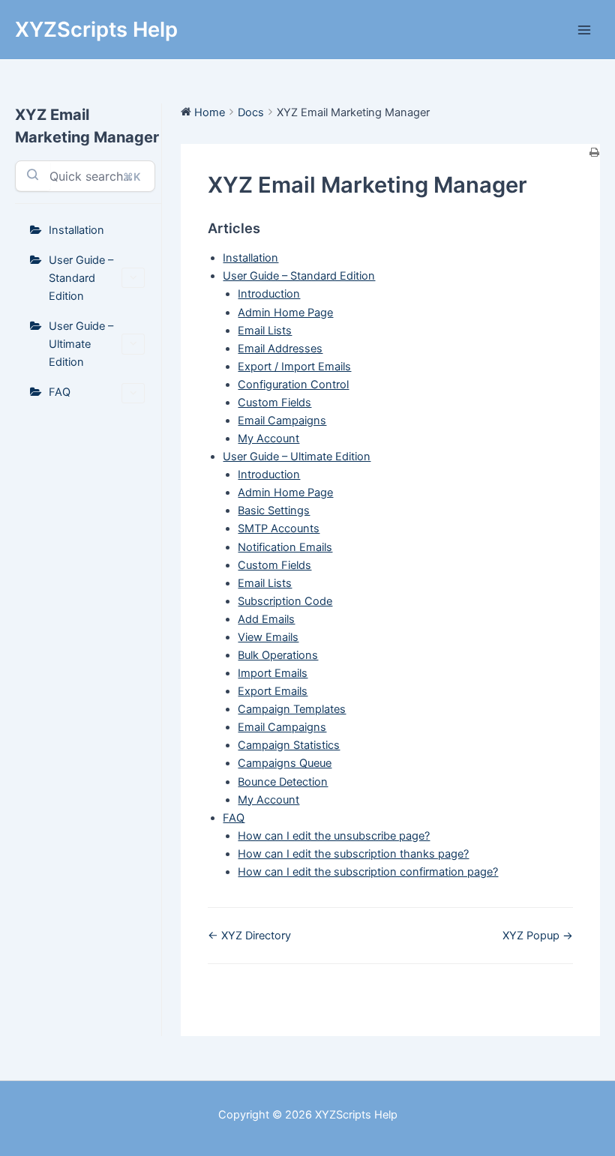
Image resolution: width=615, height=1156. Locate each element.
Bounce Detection (283, 782)
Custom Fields (274, 402)
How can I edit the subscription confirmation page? (368, 872)
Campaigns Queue (285, 763)
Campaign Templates (292, 709)
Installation (76, 230)
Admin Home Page (285, 312)
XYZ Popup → (537, 935)
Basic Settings (274, 510)
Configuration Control (293, 384)
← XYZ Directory (249, 935)
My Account (268, 438)
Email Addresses (280, 348)
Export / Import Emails (294, 366)
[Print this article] (595, 153)
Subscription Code (285, 601)
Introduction (269, 294)
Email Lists (265, 330)
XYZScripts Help (96, 29)
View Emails (268, 637)
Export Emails (273, 691)
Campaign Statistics (289, 745)
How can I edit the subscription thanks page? (353, 854)
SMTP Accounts (279, 528)
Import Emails (273, 673)
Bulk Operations (278, 655)
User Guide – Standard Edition (81, 278)
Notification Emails (285, 547)
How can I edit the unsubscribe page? (334, 836)
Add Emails (266, 619)
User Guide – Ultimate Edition (81, 344)
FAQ (59, 392)
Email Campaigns (282, 420)
